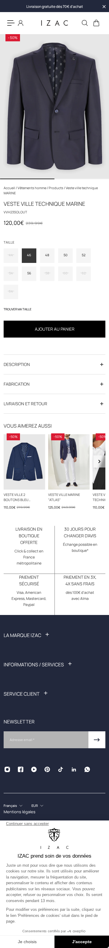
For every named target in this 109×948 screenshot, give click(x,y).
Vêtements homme (32, 188)
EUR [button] (34, 805)
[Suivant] (99, 461)
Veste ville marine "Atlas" (64, 497)
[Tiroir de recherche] (84, 23)
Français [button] (10, 805)
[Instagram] (7, 769)
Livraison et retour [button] (25, 403)
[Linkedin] (74, 769)
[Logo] (54, 23)
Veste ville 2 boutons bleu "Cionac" (16, 497)
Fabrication (17, 384)
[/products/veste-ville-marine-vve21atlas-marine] (69, 462)
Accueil (10, 188)
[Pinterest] (47, 769)
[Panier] (96, 23)
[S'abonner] (96, 739)
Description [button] (17, 364)
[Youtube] (34, 769)
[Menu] (11, 23)
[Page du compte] (20, 23)
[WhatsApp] (87, 769)
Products (56, 188)
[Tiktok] (60, 769)
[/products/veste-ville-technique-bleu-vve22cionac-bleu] (24, 462)
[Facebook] (20, 769)
